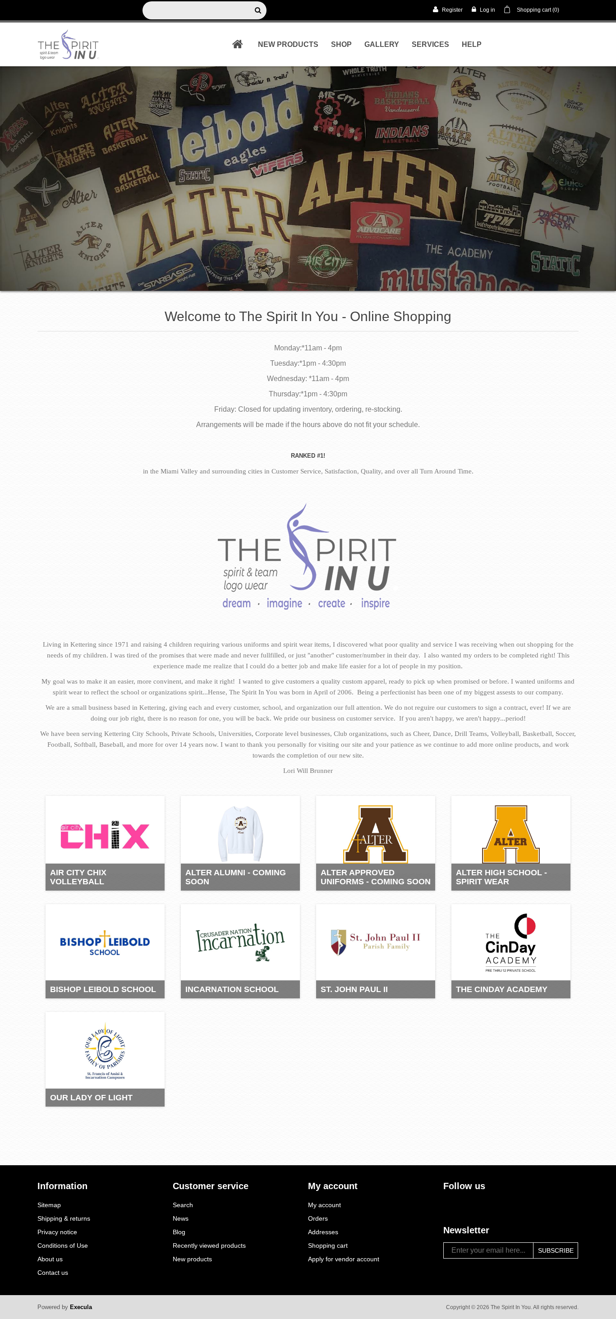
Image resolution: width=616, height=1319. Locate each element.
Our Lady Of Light (91, 1097)
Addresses (323, 1232)
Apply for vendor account (343, 1259)
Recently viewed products (209, 1245)
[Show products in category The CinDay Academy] (510, 943)
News (180, 1218)
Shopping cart (328, 1245)
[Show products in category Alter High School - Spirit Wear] (510, 834)
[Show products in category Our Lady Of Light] (105, 1050)
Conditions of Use (62, 1245)
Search (183, 1205)
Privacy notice (57, 1232)
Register (452, 10)
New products (288, 44)
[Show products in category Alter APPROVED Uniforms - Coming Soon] (375, 834)
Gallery (381, 44)
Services (430, 44)
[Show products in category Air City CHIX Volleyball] (105, 834)
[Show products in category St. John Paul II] (375, 943)
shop (341, 44)
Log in (486, 10)
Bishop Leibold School (103, 989)
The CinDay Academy (501, 989)
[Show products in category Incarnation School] (240, 943)
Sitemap (49, 1205)
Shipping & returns (63, 1218)
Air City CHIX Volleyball (78, 877)
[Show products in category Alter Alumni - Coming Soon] (240, 834)
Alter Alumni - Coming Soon (235, 877)
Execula (81, 1307)
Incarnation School (232, 989)
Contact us (52, 1272)
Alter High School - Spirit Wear (501, 877)
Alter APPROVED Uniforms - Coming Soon (376, 877)
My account (324, 1205)
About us (50, 1259)
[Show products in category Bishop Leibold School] (105, 943)
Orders (318, 1218)
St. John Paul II (354, 989)
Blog (179, 1232)
